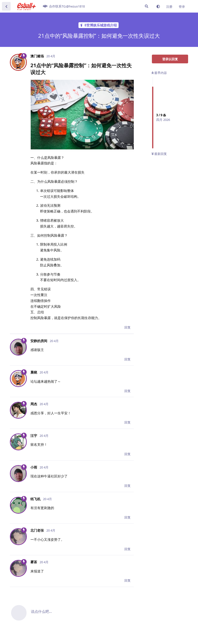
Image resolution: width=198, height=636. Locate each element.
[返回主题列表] (6, 6)
